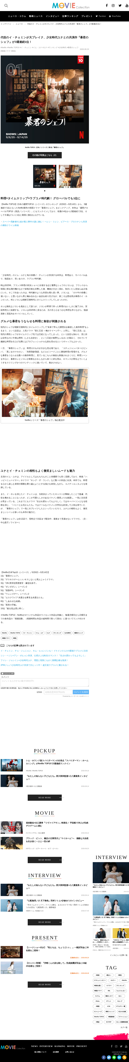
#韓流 (13, 51)
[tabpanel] (45, 176)
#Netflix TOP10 (13, 47)
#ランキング (53, 47)
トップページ (6, 24)
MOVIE (71, 1046)
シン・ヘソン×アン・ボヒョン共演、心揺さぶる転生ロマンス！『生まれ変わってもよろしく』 (43, 655)
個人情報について (40, 1052)
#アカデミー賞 (120, 1006)
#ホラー (113, 980)
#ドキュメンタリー (100, 980)
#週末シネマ (109, 996)
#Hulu (98, 1001)
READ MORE (45, 798)
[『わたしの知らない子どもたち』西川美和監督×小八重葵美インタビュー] (12, 781)
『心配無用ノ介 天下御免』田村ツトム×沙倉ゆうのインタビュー (55, 901)
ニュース (19, 24)
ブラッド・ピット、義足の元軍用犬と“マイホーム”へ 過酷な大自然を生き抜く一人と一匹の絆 (57, 839)
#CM (108, 1006)
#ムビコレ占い (121, 990)
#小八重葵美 (38, 786)
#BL (109, 990)
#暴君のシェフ (72, 47)
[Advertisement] (45, 250)
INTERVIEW (46, 1046)
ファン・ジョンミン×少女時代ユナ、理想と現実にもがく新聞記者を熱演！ (34, 660)
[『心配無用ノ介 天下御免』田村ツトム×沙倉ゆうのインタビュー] (12, 905)
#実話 (97, 1022)
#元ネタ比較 (122, 1011)
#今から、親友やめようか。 (101, 950)
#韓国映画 (111, 1016)
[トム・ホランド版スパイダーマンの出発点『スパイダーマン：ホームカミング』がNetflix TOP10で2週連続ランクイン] (12, 765)
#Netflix (4, 47)
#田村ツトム (30, 911)
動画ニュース (36, 16)
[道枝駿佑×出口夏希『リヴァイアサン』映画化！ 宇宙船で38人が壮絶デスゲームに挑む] (12, 827)
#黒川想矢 (115, 948)
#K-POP (108, 1022)
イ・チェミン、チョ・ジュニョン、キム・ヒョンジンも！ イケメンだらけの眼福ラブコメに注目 (44, 651)
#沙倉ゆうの (39, 911)
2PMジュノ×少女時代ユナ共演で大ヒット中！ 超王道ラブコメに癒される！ (35, 665)
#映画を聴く (98, 985)
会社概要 (56, 1052)
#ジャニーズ (98, 1011)
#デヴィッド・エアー (33, 848)
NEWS (34, 1046)
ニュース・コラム (17, 16)
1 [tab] (44, 190)
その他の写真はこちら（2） (44, 155)
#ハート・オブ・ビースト (50, 848)
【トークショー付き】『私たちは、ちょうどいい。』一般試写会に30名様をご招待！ (57, 949)
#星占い (108, 975)
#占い (120, 996)
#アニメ (108, 1001)
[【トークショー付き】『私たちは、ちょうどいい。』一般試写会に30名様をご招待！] (12, 952)
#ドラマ (109, 985)
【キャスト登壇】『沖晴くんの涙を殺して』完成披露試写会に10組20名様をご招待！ (56, 964)
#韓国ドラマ (5, 51)
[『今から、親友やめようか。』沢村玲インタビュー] (102, 933)
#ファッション (123, 1016)
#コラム (97, 996)
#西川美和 (29, 786)
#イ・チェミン (25, 47)
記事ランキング (70, 16)
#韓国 (97, 1006)
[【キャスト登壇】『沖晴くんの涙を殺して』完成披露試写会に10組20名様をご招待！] (12, 968)
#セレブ (119, 1001)
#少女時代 (62, 47)
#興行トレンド (110, 1011)
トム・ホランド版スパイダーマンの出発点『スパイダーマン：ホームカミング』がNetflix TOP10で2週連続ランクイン (57, 762)
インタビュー (52, 16)
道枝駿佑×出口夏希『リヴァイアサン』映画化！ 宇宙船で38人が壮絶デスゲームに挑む (57, 824)
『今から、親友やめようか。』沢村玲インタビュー (101, 941)
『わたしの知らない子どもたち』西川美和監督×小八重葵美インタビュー (57, 777)
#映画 (97, 975)
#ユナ (45, 47)
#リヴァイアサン (31, 833)
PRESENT (81, 1046)
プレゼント (87, 16)
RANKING (60, 1046)
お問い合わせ (69, 1052)
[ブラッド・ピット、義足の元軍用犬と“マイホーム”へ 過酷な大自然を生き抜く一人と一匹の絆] (12, 843)
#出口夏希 (41, 833)
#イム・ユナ (37, 47)
